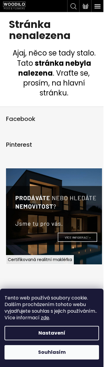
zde (45, 317)
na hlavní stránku (62, 88)
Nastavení (51, 332)
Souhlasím (52, 352)
